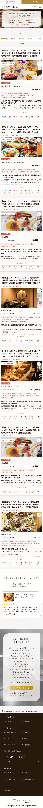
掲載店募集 (7, 790)
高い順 (30, 39)
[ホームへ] (10, 6)
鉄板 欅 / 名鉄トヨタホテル (10, 86)
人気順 (13, 39)
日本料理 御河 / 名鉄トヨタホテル (12, 162)
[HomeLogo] (21, 800)
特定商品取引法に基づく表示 (12, 751)
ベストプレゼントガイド (11, 779)
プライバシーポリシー (10, 744)
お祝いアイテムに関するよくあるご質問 (21, 696)
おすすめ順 (4, 39)
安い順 (39, 39)
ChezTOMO (5, 237)
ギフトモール (7, 773)
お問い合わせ (26, 721)
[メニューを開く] (40, 7)
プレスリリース (8, 738)
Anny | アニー (26, 773)
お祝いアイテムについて (20, 688)
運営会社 (24, 732)
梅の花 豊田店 (6, 310)
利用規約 (24, 738)
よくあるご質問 (8, 721)
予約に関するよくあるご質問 (18, 693)
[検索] (35, 7)
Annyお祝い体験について (11, 732)
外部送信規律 (26, 744)
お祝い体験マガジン (28, 779)
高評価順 (21, 39)
